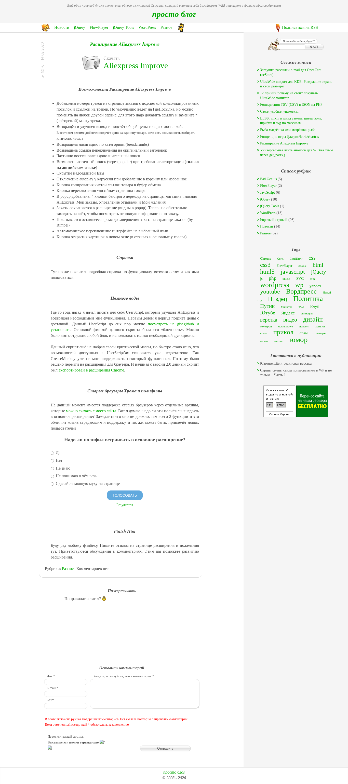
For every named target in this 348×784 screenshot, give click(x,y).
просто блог (174, 13)
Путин (267, 306)
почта (263, 333)
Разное (166, 27)
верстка (268, 320)
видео (290, 319)
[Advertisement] (296, 451)
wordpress (274, 285)
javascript (293, 271)
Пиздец (277, 298)
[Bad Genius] (181, 30)
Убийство (286, 306)
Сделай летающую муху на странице (87, 483)
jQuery (79, 27)
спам (304, 333)
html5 (267, 271)
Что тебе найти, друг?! (299, 41)
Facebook (66, 82)
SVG (300, 278)
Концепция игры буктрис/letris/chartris (289, 137)
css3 (265, 264)
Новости (61, 27)
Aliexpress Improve (135, 65)
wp (299, 285)
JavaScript (267, 192)
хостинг (279, 341)
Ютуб (314, 307)
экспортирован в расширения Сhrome (91, 370)
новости (304, 326)
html (318, 265)
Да (57, 452)
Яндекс (288, 313)
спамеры (320, 333)
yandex (315, 286)
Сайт (50, 700)
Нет (58, 460)
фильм (264, 341)
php (272, 278)
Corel (280, 258)
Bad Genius (268, 179)
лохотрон (266, 326)
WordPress (147, 27)
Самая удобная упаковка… (280, 111)
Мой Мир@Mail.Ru (74, 100)
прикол (283, 332)
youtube (270, 291)
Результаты (124, 505)
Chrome (265, 258)
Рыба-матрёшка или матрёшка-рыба (287, 130)
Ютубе (267, 312)
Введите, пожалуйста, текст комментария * (123, 676)
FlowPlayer (99, 27)
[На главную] (46, 30)
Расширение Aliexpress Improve (125, 43)
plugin (286, 278)
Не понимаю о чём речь (76, 476)
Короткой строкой (273, 220)
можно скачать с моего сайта (91, 411)
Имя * (51, 676)
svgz (312, 278)
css (312, 258)
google (302, 265)
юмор (299, 339)
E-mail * (52, 688)
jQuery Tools (123, 27)
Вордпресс (301, 291)
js (261, 278)
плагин (320, 326)
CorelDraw (296, 258)
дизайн (313, 319)
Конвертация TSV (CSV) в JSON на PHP (291, 105)
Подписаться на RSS (300, 27)
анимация (307, 313)
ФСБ (301, 306)
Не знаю (62, 468)
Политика (308, 298)
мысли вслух (285, 326)
